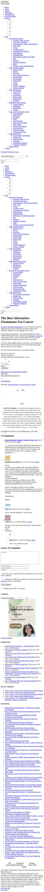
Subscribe (5, 368)
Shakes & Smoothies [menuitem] (20, 126)
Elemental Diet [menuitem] (10, 14)
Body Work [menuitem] (17, 46)
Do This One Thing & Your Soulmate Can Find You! (22, 841)
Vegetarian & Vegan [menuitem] (19, 132)
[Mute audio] (1, 364)
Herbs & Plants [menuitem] (18, 139)
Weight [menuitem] (15, 84)
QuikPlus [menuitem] (16, 101)
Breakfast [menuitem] (16, 117)
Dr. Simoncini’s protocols (34, 336)
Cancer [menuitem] (15, 48)
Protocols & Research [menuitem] (16, 38)
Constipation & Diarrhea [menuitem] (21, 51)
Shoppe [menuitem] (7, 18)
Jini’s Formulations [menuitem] (15, 90)
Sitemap (24, 866)
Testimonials (20, 863)
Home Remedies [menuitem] (10, 16)
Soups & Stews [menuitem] (18, 128)
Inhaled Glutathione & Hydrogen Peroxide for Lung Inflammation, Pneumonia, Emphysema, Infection (22, 672)
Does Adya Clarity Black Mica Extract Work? (20, 661)
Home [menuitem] (7, 7)
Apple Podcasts (6, 372)
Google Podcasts (17, 372)
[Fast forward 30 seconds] (9, 364)
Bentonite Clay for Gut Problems (15, 677)
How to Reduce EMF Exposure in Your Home (20, 764)
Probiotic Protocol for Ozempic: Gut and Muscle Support (23, 785)
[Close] (1, 370)
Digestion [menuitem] (16, 73)
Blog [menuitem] (6, 37)
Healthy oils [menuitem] (17, 137)
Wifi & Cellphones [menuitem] (19, 86)
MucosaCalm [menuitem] (17, 97)
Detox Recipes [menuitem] (18, 121)
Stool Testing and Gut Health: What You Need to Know (23, 763)
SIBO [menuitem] (15, 64)
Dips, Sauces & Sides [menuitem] (20, 123)
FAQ (9, 863)
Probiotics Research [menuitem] (19, 62)
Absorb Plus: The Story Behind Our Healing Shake (21, 850)
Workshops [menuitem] (8, 13)
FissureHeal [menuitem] (17, 95)
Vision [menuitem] (15, 82)
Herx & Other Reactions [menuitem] (21, 75)
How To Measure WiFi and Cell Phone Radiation (21, 681)
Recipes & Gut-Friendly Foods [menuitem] (19, 112)
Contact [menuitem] (7, 148)
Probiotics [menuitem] (16, 141)
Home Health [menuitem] (17, 77)
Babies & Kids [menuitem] (18, 70)
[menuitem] (10, 22)
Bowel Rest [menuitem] (17, 115)
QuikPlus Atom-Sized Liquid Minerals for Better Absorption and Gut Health (20, 716)
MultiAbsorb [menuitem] (17, 99)
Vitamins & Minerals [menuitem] (20, 145)
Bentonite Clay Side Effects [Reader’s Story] (19, 830)
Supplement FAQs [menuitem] (15, 134)
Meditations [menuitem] (17, 106)
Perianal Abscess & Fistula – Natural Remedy (19, 646)
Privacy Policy (33, 865)
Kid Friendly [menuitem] (17, 124)
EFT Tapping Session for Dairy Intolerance (19, 722)
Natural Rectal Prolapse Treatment (16, 650)
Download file (5, 381)
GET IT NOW (16, 626)
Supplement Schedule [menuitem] (20, 143)
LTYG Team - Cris (11, 690)
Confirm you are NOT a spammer (14, 588)
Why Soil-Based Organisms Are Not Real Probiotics (22, 779)
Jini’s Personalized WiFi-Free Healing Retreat (19, 728)
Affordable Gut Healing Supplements (17, 814)
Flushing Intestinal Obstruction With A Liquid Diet (21, 668)
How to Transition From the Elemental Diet (19, 836)
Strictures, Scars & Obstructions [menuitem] (23, 66)
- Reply (18, 442)
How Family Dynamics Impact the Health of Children (22, 761)
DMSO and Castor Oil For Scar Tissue (17, 653)
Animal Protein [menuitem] (18, 113)
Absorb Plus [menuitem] (17, 92)
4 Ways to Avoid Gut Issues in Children (17, 812)
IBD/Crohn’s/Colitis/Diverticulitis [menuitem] (24, 57)
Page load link (5, 888)
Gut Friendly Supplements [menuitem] (21, 135)
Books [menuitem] (7, 11)
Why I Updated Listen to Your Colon (17, 741)
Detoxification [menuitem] (17, 53)
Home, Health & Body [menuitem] (16, 68)
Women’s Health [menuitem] (18, 88)
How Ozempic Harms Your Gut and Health (19, 790)
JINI (4, 431)
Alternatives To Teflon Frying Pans (16, 664)
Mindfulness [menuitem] (17, 108)
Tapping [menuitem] (15, 110)
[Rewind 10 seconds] (4, 364)
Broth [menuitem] (15, 119)
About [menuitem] (7, 9)
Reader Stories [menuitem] (13, 146)
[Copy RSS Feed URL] (1, 378)
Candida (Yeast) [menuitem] (18, 49)
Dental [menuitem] (15, 71)
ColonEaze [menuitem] (16, 93)
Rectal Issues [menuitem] (17, 79)
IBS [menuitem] (14, 59)
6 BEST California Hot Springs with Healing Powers (22, 807)
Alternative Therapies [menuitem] (20, 42)
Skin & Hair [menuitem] (17, 81)
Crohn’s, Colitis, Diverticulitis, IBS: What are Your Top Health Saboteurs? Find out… (23, 853)
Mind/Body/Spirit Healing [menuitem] (17, 103)
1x (6, 364)
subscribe (4, 581)
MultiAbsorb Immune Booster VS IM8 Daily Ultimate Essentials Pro (23, 699)
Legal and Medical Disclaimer (14, 865)
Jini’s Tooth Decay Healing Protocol (31, 690)
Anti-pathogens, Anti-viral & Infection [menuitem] (25, 44)
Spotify (25, 372)
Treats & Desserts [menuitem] (18, 130)
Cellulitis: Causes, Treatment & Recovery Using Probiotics (24, 777)
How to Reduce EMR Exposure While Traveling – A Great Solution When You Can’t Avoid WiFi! (24, 816)
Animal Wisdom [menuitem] (18, 104)
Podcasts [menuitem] (16, 60)
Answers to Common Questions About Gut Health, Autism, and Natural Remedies (21, 820)
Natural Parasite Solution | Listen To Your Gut (21, 440)
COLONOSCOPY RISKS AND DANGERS (20, 657)
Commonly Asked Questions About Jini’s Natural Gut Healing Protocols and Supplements (22, 833)
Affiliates (31, 863)
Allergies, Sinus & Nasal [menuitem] (21, 40)
